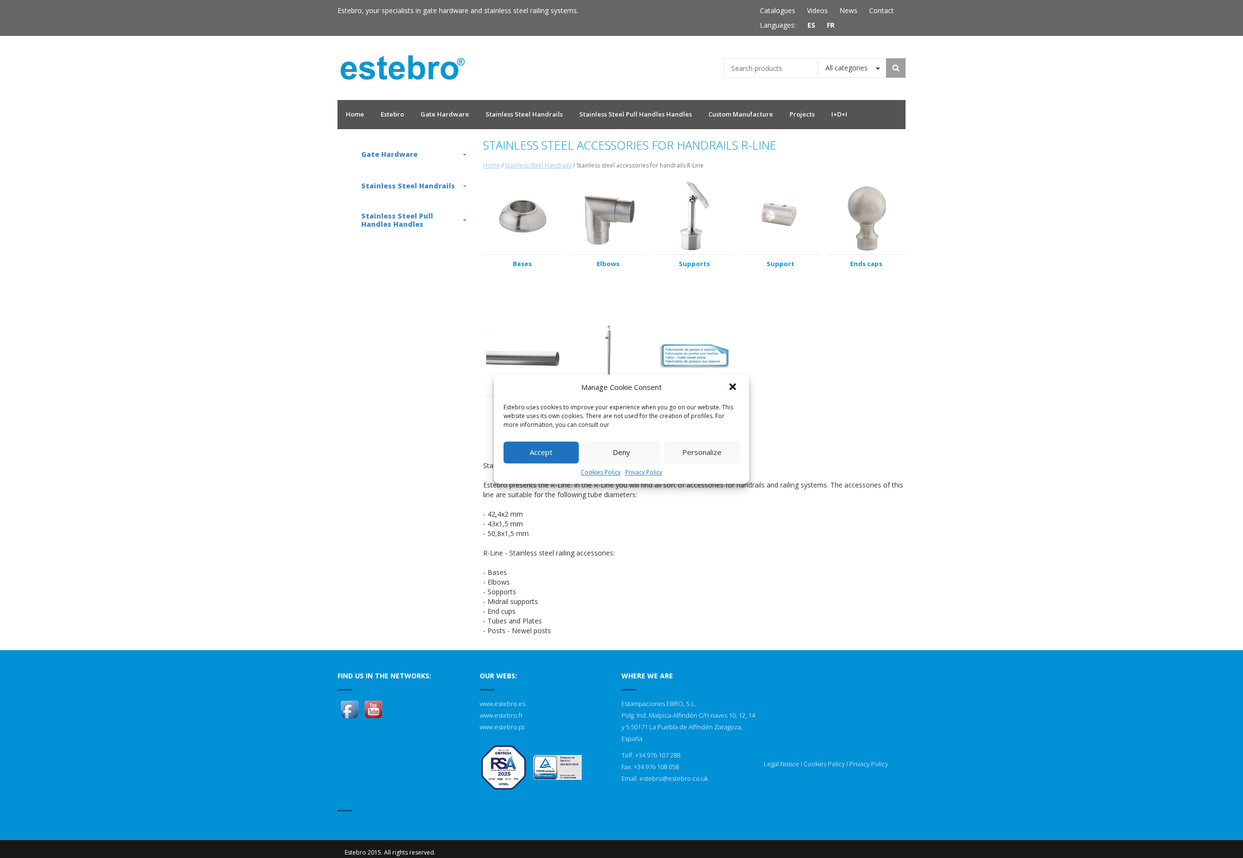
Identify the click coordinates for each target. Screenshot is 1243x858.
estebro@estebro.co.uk (673, 778)
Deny (621, 452)
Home (491, 165)
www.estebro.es (502, 703)
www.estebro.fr (501, 715)
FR (831, 25)
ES (811, 25)
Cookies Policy (601, 472)
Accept (541, 452)
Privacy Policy (643, 472)
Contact (881, 10)
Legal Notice (781, 763)
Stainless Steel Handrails (538, 165)
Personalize (702, 452)
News (848, 10)
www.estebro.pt (502, 727)
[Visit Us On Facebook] (349, 708)
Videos (817, 10)
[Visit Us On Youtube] (373, 708)
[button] (733, 387)
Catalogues (777, 10)
